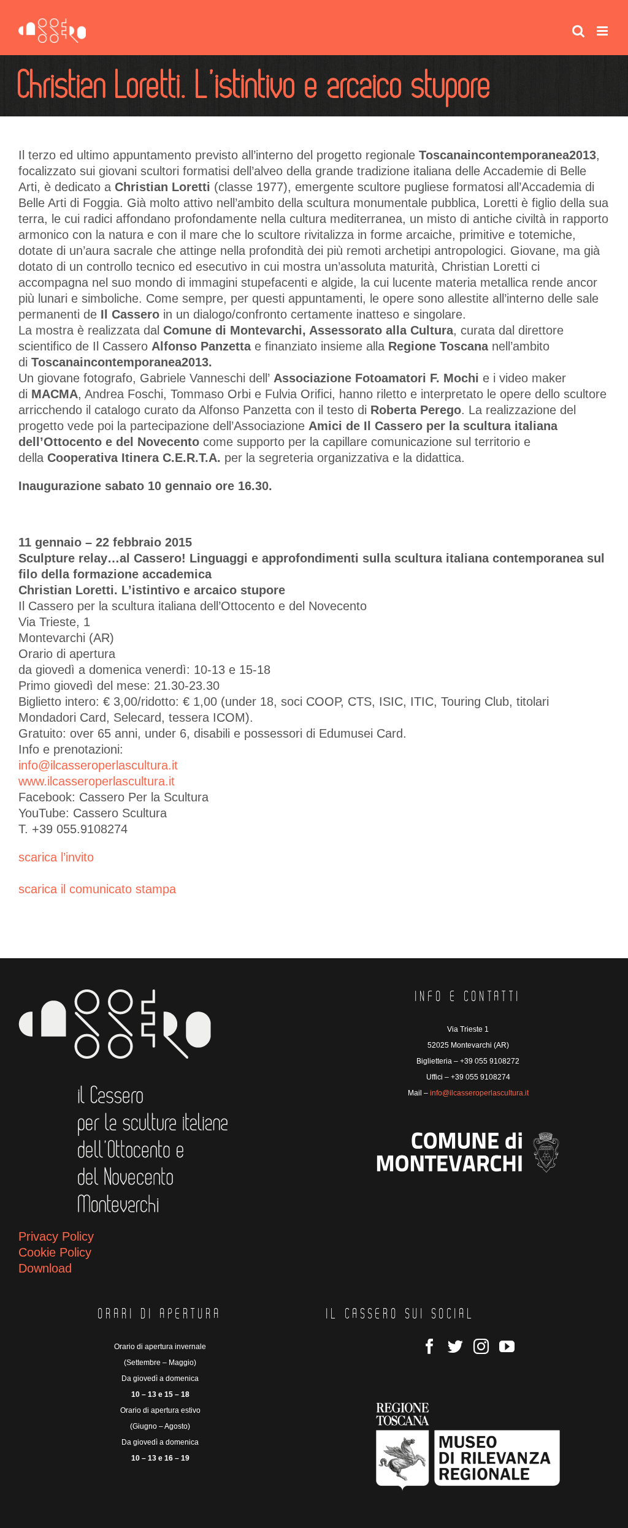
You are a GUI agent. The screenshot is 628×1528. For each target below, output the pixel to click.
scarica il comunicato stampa (97, 889)
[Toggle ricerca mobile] (578, 31)
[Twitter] (455, 1346)
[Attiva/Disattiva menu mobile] (603, 31)
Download (45, 1268)
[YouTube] (507, 1346)
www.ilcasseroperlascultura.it (96, 781)
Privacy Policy (56, 1236)
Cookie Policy (54, 1252)
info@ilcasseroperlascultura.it (98, 765)
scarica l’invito (56, 857)
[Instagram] (481, 1346)
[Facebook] (429, 1346)
